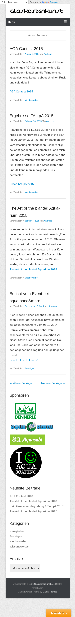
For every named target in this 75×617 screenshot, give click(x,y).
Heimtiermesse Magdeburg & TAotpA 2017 (37, 506)
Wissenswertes (19, 546)
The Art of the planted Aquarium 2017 (33, 511)
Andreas (48, 54)
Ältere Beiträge (21, 383)
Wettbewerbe (31, 100)
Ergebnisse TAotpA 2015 (31, 116)
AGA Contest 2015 (26, 48)
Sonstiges (29, 368)
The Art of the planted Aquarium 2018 (33, 501)
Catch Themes (50, 592)
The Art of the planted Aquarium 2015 (33, 269)
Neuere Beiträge (53, 383)
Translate (54, 2)
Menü (11, 22)
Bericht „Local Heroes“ (24, 360)
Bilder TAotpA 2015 (22, 183)
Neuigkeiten (17, 531)
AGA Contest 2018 (21, 496)
